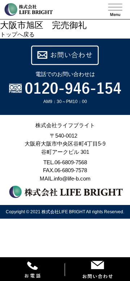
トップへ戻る (17, 34)
